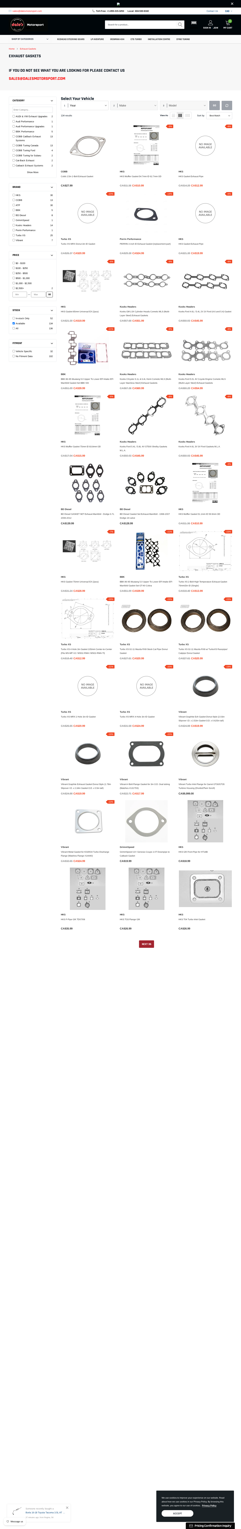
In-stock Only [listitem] (22, 318)
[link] (120, 4)
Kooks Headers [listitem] (23, 225)
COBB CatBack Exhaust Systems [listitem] (28, 138)
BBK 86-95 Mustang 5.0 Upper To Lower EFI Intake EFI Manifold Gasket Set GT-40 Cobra (146, 584)
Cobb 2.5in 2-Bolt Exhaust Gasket (77, 176)
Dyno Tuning (183, 39)
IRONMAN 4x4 (117, 39)
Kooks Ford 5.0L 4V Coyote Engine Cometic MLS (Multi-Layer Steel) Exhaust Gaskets (202, 381)
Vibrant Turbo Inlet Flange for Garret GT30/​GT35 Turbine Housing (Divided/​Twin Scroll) (202, 786)
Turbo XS (66, 239)
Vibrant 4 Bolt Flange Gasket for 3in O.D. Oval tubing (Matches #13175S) (145, 786)
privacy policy (209, 1505)
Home (12, 49)
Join (215, 28)
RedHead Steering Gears (71, 39)
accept (177, 1513)
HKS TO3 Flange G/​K (130, 919)
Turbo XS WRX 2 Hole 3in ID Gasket (78, 717)
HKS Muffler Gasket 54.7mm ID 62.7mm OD (140, 176)
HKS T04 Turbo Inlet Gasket (192, 919)
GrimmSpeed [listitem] (22, 220)
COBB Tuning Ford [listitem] (25, 150)
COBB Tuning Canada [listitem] (27, 145)
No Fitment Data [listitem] (24, 356)
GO (49, 294)
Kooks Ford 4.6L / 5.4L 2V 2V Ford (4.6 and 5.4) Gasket (205, 311)
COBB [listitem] (19, 200)
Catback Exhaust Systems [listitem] (29, 165)
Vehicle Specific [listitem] (24, 351)
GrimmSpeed (127, 847)
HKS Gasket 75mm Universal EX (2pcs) (80, 582)
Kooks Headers (128, 307)
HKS (122, 171)
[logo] (28, 25)
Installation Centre (159, 39)
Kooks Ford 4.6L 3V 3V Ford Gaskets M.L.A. (199, 446)
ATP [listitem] (18, 205)
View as (164, 115)
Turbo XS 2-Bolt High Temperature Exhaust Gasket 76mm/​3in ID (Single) (203, 584)
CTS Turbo (136, 39)
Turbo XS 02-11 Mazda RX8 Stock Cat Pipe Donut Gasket (144, 651)
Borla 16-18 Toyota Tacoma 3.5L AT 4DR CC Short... (45, 1512)
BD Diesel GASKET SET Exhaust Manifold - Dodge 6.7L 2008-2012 (87, 516)
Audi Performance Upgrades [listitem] (30, 126)
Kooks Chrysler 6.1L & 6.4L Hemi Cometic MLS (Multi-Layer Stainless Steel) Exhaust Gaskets (145, 381)
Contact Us (212, 11)
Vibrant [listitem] (19, 240)
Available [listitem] (20, 323)
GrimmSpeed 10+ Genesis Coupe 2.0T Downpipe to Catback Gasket (145, 854)
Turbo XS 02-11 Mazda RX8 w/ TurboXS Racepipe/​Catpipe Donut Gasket (203, 651)
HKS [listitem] (18, 195)
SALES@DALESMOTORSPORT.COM (37, 78)
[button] (194, 24)
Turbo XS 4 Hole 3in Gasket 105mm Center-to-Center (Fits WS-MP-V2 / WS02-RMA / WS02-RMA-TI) (86, 651)
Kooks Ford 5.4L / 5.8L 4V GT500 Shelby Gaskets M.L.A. (143, 448)
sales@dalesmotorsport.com (27, 11)
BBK (63, 374)
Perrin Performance (130, 239)
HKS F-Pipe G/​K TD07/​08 (73, 919)
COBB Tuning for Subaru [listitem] (28, 155)
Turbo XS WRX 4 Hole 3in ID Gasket (137, 717)
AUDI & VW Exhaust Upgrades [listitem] (31, 116)
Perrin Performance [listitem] (25, 230)
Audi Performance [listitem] (25, 121)
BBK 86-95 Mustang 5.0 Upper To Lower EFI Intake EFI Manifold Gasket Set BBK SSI (87, 381)
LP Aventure (97, 39)
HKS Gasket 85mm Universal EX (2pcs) (80, 311)
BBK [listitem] (18, 210)
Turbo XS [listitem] (20, 235)
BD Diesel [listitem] (21, 215)
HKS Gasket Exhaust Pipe (191, 176)
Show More (32, 172)
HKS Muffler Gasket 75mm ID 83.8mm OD (81, 446)
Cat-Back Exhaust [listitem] (25, 160)
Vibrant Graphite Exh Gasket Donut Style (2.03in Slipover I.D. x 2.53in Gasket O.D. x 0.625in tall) (202, 719)
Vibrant (182, 712)
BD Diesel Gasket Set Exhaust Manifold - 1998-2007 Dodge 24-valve (145, 516)
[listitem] (34, 263)
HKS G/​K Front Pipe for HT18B (193, 852)
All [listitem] (17, 328)
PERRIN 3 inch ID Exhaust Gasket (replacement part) (145, 244)
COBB (64, 171)
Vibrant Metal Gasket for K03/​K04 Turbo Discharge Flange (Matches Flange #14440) (85, 854)
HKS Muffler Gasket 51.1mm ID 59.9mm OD (199, 514)
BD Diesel (66, 509)
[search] (180, 24)
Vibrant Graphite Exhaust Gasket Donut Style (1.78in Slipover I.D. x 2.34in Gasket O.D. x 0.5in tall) (86, 786)
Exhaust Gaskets (28, 49)
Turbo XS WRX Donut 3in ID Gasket (78, 244)
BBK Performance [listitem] (25, 131)
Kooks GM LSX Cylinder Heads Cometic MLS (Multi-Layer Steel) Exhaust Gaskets (145, 313)
